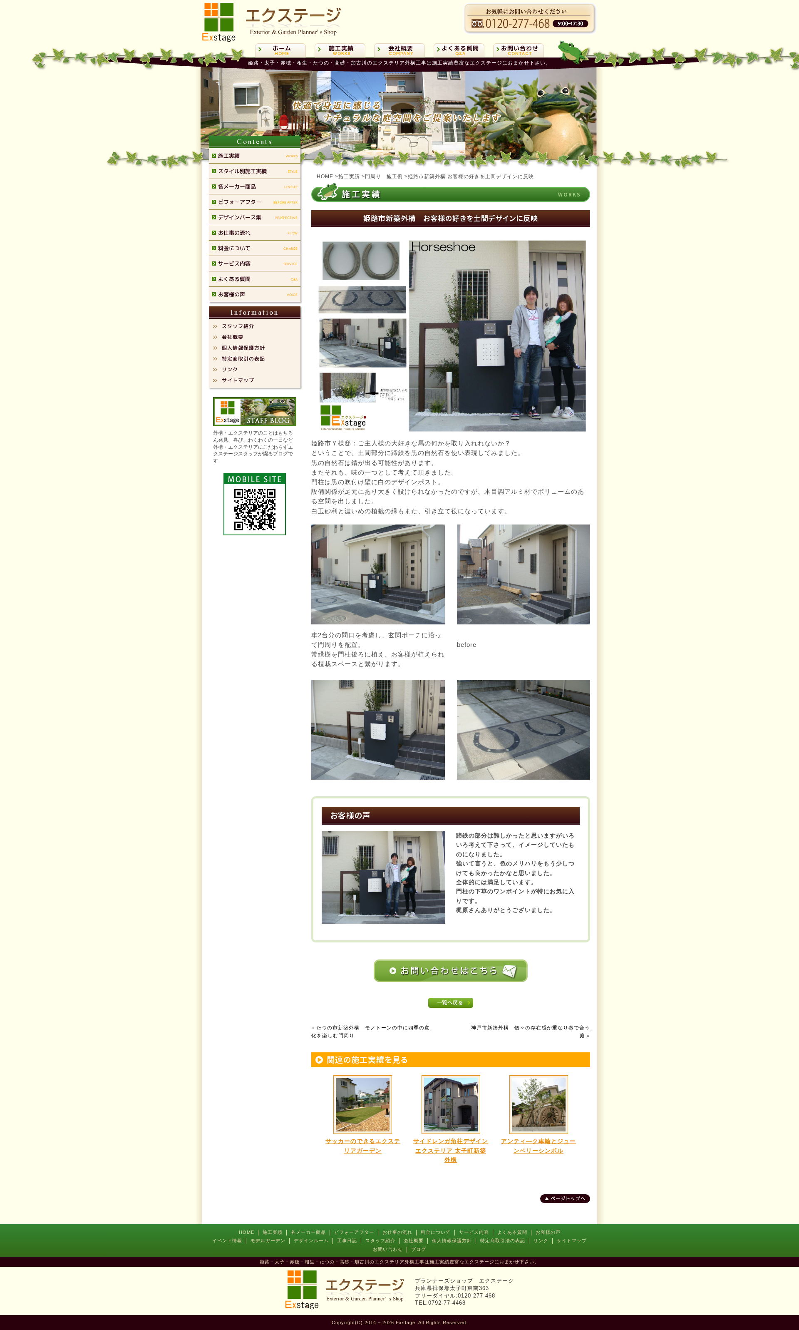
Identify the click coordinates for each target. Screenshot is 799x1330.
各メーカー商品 (308, 1232)
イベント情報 (227, 1240)
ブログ (418, 1249)
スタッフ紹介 (380, 1240)
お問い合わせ (388, 1249)
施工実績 (273, 1232)
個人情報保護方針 (452, 1240)
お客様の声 (548, 1232)
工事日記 (347, 1240)
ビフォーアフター (354, 1232)
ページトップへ (568, 1198)
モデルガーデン (268, 1240)
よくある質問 (512, 1232)
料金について (436, 1232)
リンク (540, 1240)
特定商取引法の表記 (502, 1240)
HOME (246, 1232)
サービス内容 (474, 1232)
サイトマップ (572, 1240)
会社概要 (414, 1240)
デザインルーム (311, 1240)
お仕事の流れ (397, 1232)
